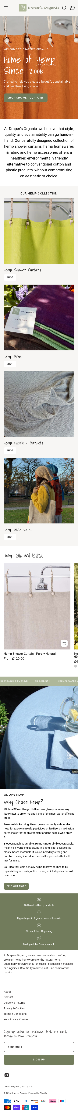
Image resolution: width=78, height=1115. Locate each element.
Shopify (43, 1093)
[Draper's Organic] (39, 8)
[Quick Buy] (64, 643)
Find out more (16, 886)
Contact (8, 997)
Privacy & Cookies (14, 1008)
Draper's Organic (19, 1093)
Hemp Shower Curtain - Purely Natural (30, 653)
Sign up (39, 1059)
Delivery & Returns (14, 1002)
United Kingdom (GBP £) (16, 1086)
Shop (10, 277)
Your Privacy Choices (16, 1019)
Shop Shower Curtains (25, 97)
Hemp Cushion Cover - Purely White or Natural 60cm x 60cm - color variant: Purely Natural (75, 666)
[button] (64, 8)
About (7, 991)
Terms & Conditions (15, 1014)
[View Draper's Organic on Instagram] (6, 1075)
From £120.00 (14, 658)
